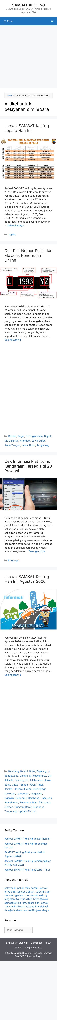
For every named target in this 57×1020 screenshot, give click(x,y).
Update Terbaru (27, 811)
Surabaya (38, 807)
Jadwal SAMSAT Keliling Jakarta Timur (27, 869)
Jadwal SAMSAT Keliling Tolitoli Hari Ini (27, 838)
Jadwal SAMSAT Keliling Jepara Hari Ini (26, 128)
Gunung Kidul (23, 780)
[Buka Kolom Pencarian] (52, 21)
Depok (48, 436)
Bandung (13, 771)
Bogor (21, 436)
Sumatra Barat (23, 807)
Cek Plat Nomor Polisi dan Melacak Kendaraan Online (28, 255)
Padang (20, 798)
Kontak (18, 947)
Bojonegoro (43, 771)
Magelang (36, 793)
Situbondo (45, 802)
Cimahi (24, 775)
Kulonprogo (39, 789)
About (48, 942)
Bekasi (12, 436)
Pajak (39, 956)
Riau (34, 802)
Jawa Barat (38, 440)
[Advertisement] (28, 56)
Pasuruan (46, 798)
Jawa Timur (28, 445)
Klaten (28, 789)
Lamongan (23, 793)
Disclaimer (36, 942)
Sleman (8, 807)
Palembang (32, 798)
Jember (8, 789)
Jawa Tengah (12, 445)
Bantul (24, 771)
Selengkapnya (15, 225)
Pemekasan (11, 802)
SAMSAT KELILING (28, 5)
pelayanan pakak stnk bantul (21, 888)
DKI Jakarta (11, 440)
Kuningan (9, 793)
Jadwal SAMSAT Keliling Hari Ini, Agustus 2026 (26, 579)
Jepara (12, 234)
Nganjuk (9, 798)
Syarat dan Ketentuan (17, 942)
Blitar (32, 771)
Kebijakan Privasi (33, 947)
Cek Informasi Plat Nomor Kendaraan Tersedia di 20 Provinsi (28, 466)
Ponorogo (25, 802)
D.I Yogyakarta (34, 436)
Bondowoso (11, 775)
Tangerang (43, 445)
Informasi (24, 440)
